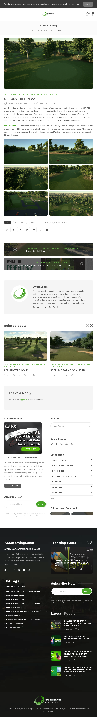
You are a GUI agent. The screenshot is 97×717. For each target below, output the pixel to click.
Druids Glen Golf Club (35, 251)
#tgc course (35, 619)
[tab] (56, 613)
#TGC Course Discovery (15, 623)
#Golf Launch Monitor (15, 599)
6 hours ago (59, 569)
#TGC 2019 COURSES (13, 615)
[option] (25, 353)
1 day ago (67, 642)
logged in (23, 399)
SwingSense (13, 103)
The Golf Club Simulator (44, 30)
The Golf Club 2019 (12, 126)
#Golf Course (20, 222)
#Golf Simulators (13, 607)
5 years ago (17, 375)
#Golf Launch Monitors (15, 603)
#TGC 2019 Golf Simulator (16, 619)
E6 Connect (72, 471)
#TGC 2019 (35, 611)
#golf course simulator (40, 222)
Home (31, 30)
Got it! (88, 4)
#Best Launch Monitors (15, 591)
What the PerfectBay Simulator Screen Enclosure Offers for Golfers (41, 265)
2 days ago (67, 660)
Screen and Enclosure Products (53, 263)
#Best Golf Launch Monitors (17, 587)
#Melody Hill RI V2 (60, 222)
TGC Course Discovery (16, 94)
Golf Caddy (72, 487)
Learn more (76, 4)
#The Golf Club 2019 (13, 627)
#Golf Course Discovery (15, 595)
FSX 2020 (72, 481)
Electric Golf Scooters (72, 476)
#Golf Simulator (36, 603)
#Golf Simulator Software (16, 611)
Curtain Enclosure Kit (72, 465)
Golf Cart (72, 492)
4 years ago (22, 103)
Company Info (72, 460)
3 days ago (67, 675)
